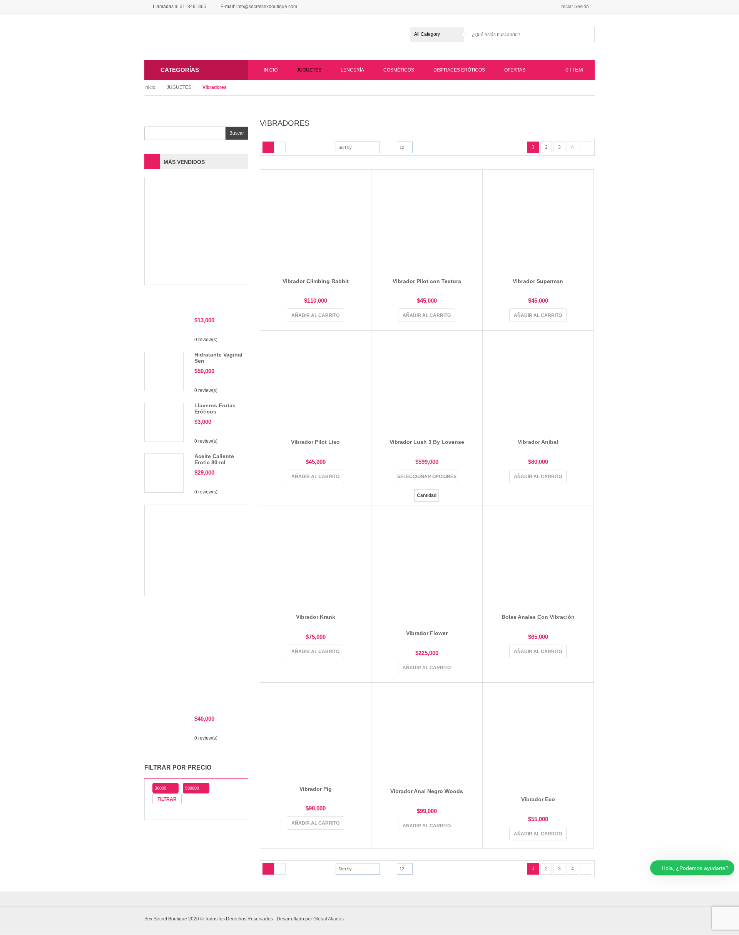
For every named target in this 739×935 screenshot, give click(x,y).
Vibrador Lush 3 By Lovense (427, 442)
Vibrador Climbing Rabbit (316, 281)
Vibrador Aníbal (538, 442)
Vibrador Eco (538, 799)
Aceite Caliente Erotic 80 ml (214, 459)
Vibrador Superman (538, 281)
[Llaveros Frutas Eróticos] (164, 422)
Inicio (149, 87)
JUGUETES (179, 87)
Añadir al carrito (315, 315)
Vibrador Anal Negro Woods (426, 791)
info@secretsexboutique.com (266, 6)
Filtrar (167, 799)
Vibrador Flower (427, 633)
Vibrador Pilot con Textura (427, 281)
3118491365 (193, 6)
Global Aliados (328, 919)
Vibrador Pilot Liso (315, 442)
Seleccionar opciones (426, 476)
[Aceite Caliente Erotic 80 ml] (164, 473)
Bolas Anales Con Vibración (538, 617)
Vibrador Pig (315, 789)
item (574, 70)
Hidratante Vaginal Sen (218, 357)
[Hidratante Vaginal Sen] (164, 371)
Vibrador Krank (315, 617)
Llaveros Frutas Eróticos (215, 408)
